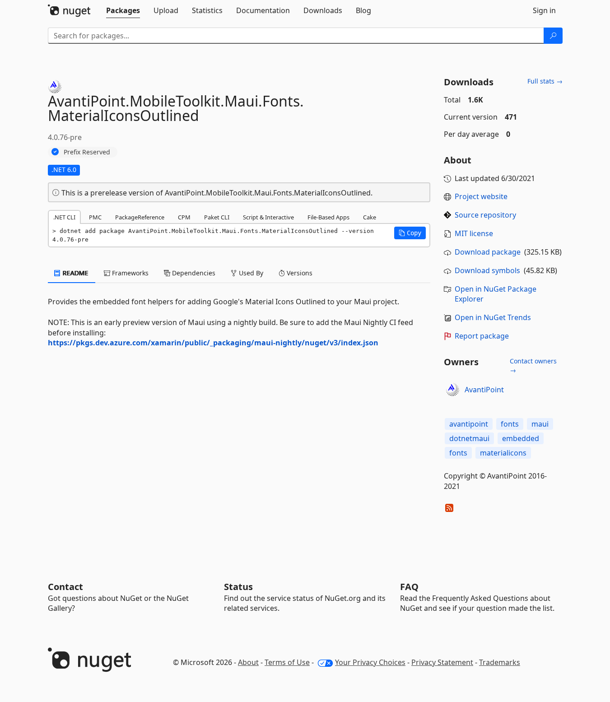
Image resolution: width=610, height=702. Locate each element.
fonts (510, 424)
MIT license (474, 233)
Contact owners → (533, 365)
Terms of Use (287, 662)
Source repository (485, 215)
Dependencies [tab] (192, 273)
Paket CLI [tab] (216, 217)
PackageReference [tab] (139, 217)
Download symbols (487, 270)
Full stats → (545, 81)
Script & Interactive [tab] (268, 217)
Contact (65, 587)
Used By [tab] (250, 273)
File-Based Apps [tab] (328, 217)
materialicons (503, 453)
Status (238, 587)
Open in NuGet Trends (493, 317)
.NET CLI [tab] (64, 217)
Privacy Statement (442, 662)
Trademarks (499, 662)
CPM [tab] (184, 217)
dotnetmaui (469, 438)
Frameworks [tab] (129, 273)
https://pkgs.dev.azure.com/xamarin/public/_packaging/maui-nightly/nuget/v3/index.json (213, 343)
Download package (488, 252)
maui (540, 424)
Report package (482, 336)
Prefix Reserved (87, 152)
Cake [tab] (369, 217)
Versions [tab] (298, 273)
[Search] (553, 36)
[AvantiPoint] (453, 389)
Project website (481, 196)
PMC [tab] (95, 217)
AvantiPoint (484, 390)
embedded (520, 438)
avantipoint (468, 424)
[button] (410, 233)
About (248, 662)
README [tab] (74, 273)
